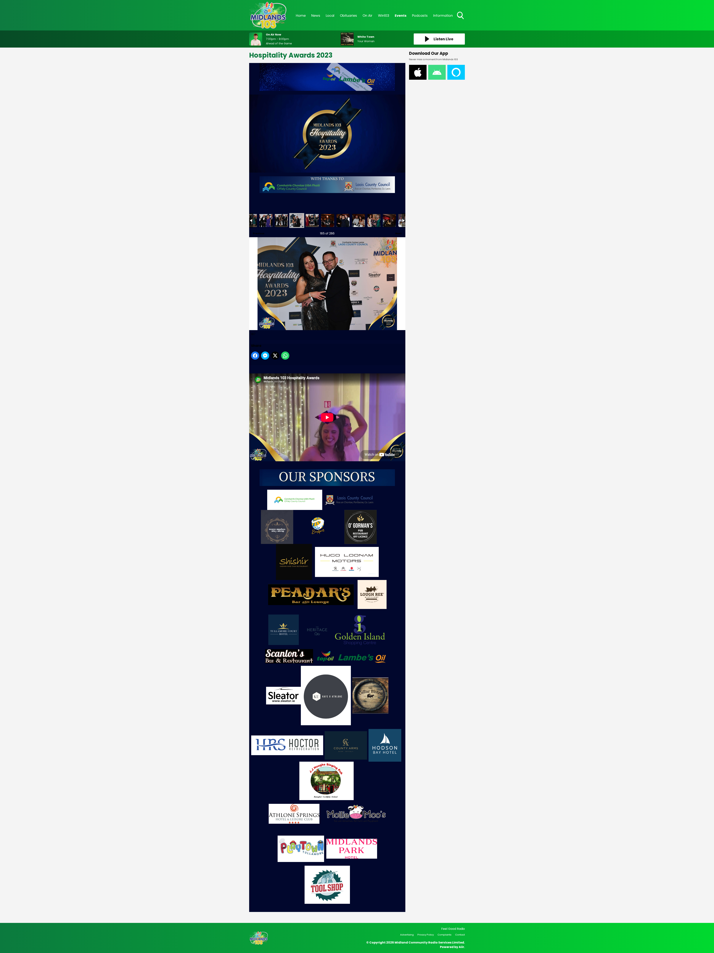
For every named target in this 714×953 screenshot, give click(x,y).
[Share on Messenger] (265, 355)
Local (330, 15)
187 (296, 220)
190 (343, 220)
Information (443, 15)
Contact (460, 934)
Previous (256, 233)
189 (327, 220)
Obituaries (348, 15)
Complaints (444, 934)
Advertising (407, 934)
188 (312, 220)
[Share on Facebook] (255, 355)
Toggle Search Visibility (461, 19)
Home (301, 15)
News (315, 15)
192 (373, 220)
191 (358, 220)
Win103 (383, 15)
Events (400, 15)
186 (281, 220)
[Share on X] (275, 355)
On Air (367, 15)
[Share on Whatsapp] (285, 355)
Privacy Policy (425, 934)
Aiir (461, 947)
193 (389, 220)
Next (397, 233)
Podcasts (420, 15)
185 (265, 220)
